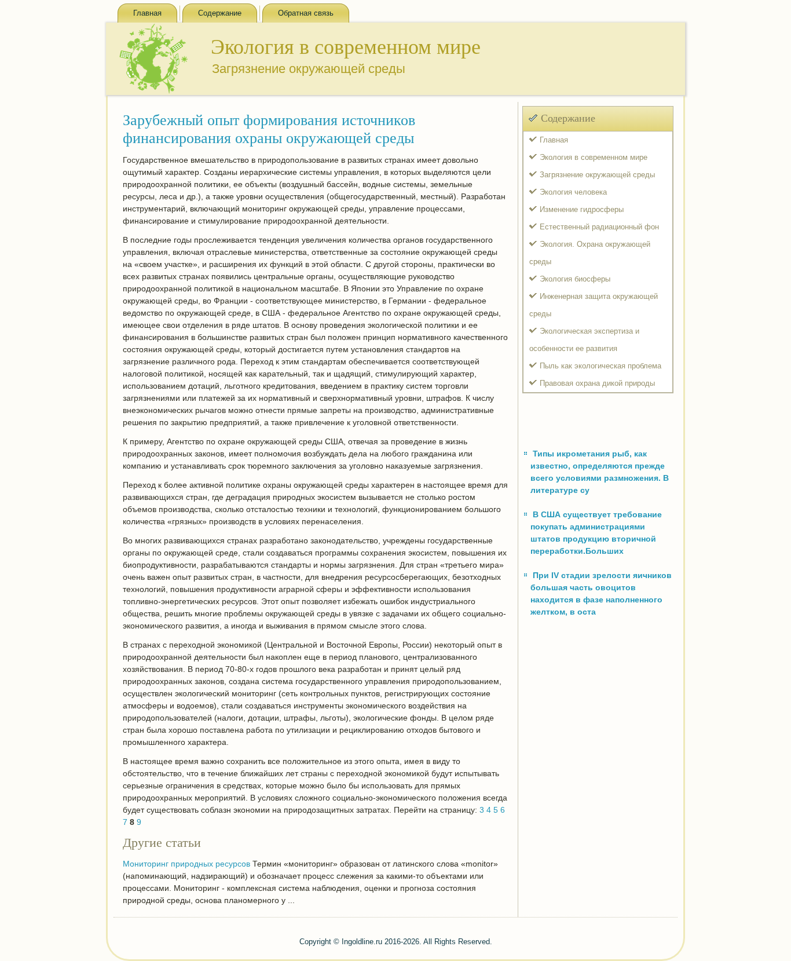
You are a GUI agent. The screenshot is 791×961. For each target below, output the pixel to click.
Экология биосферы (575, 279)
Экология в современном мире (593, 157)
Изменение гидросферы (582, 209)
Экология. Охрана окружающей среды (589, 253)
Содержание (219, 13)
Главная (147, 13)
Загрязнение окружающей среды (597, 174)
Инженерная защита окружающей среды (593, 305)
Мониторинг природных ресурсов (186, 863)
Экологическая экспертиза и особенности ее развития (584, 340)
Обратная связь (306, 13)
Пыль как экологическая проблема (600, 365)
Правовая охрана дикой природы (597, 383)
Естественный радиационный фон (599, 226)
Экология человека (573, 192)
